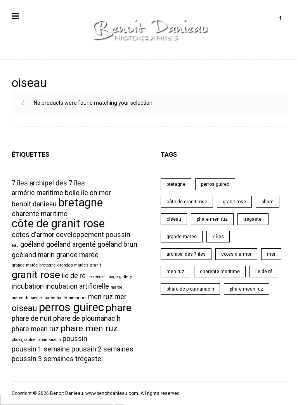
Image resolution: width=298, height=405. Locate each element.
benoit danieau (34, 204)
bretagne (80, 202)
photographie (24, 339)
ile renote (96, 276)
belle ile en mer (88, 193)
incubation (28, 286)
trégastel (89, 359)
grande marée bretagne (34, 265)
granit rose (36, 274)
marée (117, 287)
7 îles (20, 183)
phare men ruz (89, 328)
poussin (74, 339)
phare (119, 307)
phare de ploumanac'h (87, 318)
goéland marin (33, 255)
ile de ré (74, 276)
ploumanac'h (49, 339)
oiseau (24, 308)
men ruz (100, 297)
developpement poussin (93, 235)
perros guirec (71, 307)
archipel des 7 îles (57, 183)
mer (120, 297)
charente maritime (40, 214)
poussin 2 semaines (102, 349)
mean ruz (78, 297)
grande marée (77, 255)
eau (15, 245)
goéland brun (117, 244)
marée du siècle (27, 297)
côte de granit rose (58, 223)
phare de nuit (32, 318)
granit (95, 265)
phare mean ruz (35, 329)
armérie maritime (37, 193)
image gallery (119, 276)
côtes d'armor (33, 235)
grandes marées (72, 265)
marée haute (55, 297)
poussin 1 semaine (41, 349)
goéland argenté (71, 244)
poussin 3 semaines (43, 359)
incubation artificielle (77, 286)
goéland (32, 244)
